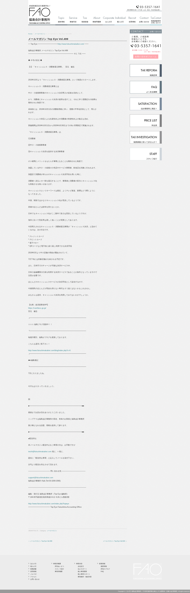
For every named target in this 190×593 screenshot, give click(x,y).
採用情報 (33, 571)
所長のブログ (105, 569)
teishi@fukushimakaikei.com (39, 451)
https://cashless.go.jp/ (37, 308)
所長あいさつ (59, 566)
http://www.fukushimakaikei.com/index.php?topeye (48, 504)
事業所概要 (58, 571)
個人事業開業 (82, 571)
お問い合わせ (35, 579)
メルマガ (33, 574)
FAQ (102, 571)
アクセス (33, 577)
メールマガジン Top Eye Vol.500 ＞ (115, 541)
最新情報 (104, 566)
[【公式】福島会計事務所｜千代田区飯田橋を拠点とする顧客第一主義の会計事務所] (39, 24)
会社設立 (81, 566)
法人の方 (33, 563)
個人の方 (33, 566)
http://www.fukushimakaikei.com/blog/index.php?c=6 (49, 350)
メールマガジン (40, 34)
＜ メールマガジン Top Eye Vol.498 (40, 541)
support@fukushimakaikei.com (40, 478)
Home (30, 34)
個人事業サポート (84, 574)
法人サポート (82, 569)
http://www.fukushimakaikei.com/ (71, 44)
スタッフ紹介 (59, 569)
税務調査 (33, 569)
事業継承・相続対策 (85, 577)
